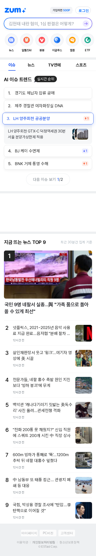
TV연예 (54, 65)
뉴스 (31, 65)
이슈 (11, 65)
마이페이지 (29, 533)
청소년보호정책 (69, 542)
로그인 (84, 11)
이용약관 (22, 542)
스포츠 (81, 65)
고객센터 (67, 533)
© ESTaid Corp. (48, 546)
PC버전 (48, 533)
